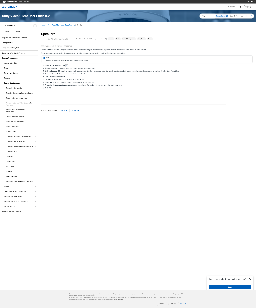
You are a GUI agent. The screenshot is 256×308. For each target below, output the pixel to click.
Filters (204, 16)
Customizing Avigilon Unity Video (13, 53)
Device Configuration (12, 83)
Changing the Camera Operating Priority (19, 93)
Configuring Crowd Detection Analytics (19, 146)
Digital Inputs (10, 156)
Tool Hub (250, 2)
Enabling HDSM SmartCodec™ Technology (16, 110)
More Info (183, 304)
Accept (161, 304)
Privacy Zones (11, 131)
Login (247, 7)
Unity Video (141, 39)
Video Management (128, 39)
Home (43, 25)
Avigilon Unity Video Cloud (13, 196)
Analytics (7, 186)
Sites (6, 68)
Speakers (9, 171)
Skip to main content (38, 2)
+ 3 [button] (149, 39)
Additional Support (8, 206)
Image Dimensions (12, 126)
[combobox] (58, 39)
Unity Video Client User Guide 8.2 (60, 25)
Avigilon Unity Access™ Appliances (16, 201)
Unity (118, 39)
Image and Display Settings (15, 121)
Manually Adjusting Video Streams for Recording (19, 104)
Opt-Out (173, 304)
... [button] (74, 25)
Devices (7, 78)
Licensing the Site (10, 63)
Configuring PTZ (11, 151)
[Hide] (35, 25)
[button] (227, 16)
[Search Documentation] (251, 16)
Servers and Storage (11, 73)
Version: (43, 39)
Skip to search (53, 2)
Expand (7, 31)
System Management (10, 58)
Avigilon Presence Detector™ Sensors (19, 181)
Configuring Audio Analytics (15, 141)
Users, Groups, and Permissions (15, 191)
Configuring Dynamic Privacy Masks (18, 136)
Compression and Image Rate (16, 98)
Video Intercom (11, 176)
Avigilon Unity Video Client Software (14, 38)
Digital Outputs (11, 161)
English (240, 7)
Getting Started (7, 43)
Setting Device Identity (14, 88)
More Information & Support (11, 212)
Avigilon (111, 39)
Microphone (10, 166)
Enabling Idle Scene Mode (15, 116)
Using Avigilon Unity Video (11, 48)
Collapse (17, 31)
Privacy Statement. (119, 299)
